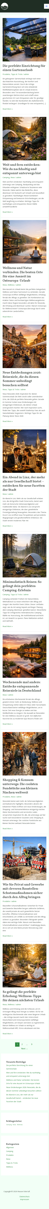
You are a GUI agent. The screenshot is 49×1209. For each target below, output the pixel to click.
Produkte (6, 74)
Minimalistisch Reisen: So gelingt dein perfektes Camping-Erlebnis (22, 586)
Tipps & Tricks (16, 74)
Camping (6, 177)
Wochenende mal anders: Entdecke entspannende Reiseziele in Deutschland (22, 686)
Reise (13, 177)
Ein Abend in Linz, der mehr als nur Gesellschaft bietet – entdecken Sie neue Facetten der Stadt (24, 483)
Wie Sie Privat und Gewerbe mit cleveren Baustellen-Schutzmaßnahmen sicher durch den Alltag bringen (23, 891)
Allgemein (10, 1147)
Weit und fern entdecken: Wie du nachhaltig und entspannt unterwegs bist (22, 169)
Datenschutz (24, 1196)
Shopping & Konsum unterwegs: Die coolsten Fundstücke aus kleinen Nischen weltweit (20, 786)
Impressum (24, 1199)
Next (24, 1048)
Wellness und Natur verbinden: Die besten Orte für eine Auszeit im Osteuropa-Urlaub (23, 274)
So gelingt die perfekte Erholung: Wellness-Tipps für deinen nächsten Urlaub (23, 996)
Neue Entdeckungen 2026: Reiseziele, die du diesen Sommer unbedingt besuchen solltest (22, 379)
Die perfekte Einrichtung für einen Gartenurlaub (24, 68)
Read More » (8, 109)
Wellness (11, 285)
